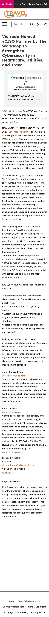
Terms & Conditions (36, 606)
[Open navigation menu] (4, 24)
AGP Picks (7, 4)
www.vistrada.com (11, 412)
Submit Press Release (13, 606)
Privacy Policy (38, 612)
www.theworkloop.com (13, 375)
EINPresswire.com (18, 132)
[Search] (31, 24)
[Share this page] (45, 24)
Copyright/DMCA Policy (16, 612)
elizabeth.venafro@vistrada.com (18, 465)
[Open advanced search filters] (38, 24)
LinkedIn (6, 472)
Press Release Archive (29, 601)
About (12, 601)
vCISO (41, 146)
